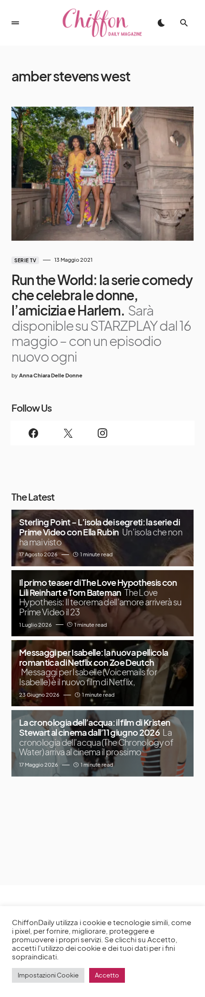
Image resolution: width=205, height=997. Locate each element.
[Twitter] (68, 433)
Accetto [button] (107, 975)
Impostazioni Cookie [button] (48, 975)
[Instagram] (102, 433)
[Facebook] (33, 433)
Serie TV (25, 260)
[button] (15, 23)
